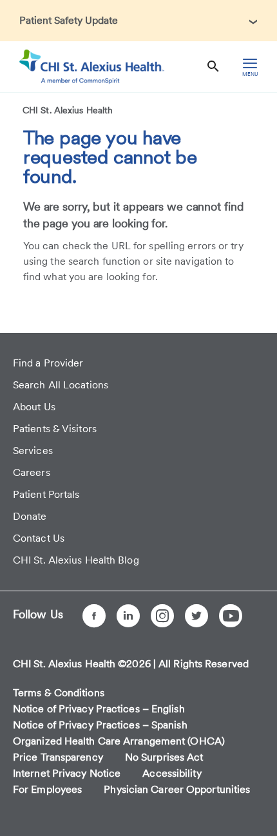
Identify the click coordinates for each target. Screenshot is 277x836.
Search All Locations (60, 385)
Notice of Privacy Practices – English (99, 709)
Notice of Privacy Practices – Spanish (100, 725)
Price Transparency (58, 757)
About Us (34, 407)
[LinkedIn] (128, 615)
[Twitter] (196, 615)
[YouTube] (230, 615)
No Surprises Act (164, 757)
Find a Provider (48, 363)
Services (33, 450)
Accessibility (171, 773)
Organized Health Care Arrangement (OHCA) (119, 741)
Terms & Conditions (58, 693)
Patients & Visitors (55, 429)
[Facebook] (94, 615)
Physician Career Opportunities (177, 789)
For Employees (47, 789)
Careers (31, 472)
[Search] (213, 66)
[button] (138, 20)
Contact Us (38, 538)
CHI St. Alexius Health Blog (76, 560)
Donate (30, 516)
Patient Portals (46, 494)
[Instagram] (162, 615)
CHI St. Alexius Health (68, 110)
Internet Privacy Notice (66, 773)
